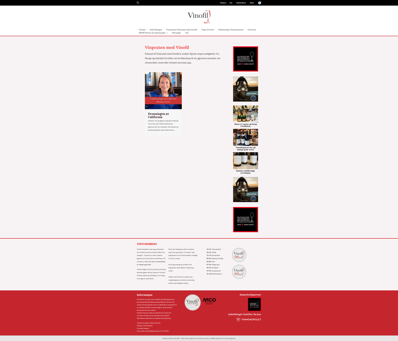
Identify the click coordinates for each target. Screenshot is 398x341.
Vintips (142, 29)
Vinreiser (252, 29)
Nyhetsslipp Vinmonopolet (230, 29)
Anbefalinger (156, 29)
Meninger (176, 32)
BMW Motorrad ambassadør (152, 32)
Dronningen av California (158, 115)
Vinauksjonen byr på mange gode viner (245, 148)
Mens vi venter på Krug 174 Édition (245, 125)
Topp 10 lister (207, 29)
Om (187, 32)
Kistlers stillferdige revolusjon (245, 172)
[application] (167, 32)
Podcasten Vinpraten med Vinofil (181, 29)
